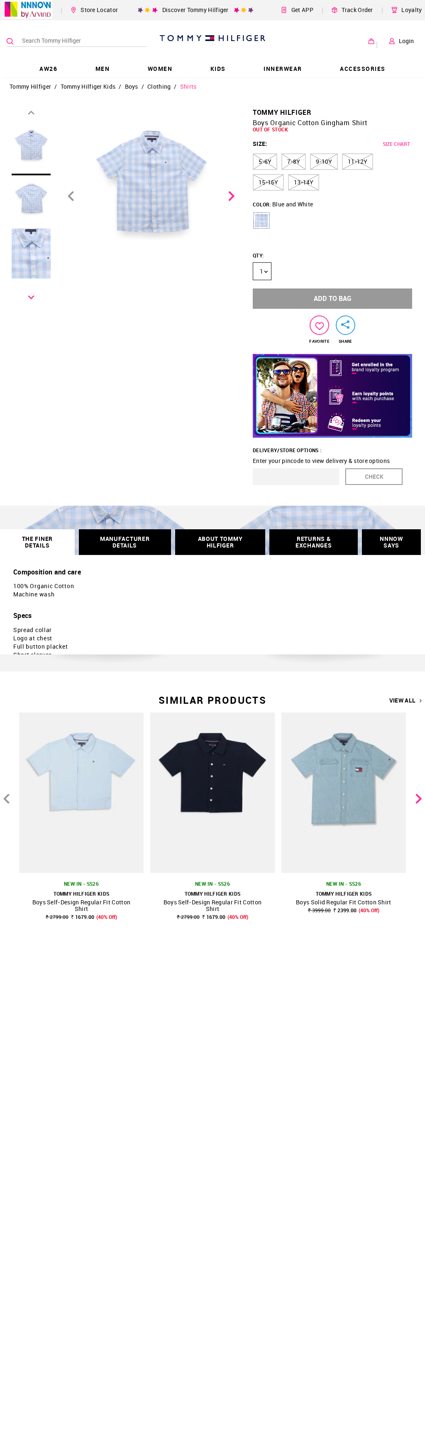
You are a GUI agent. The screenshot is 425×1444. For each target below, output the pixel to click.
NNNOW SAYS (391, 542)
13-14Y (303, 182)
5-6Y (265, 161)
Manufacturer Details (124, 542)
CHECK (374, 476)
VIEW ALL (402, 700)
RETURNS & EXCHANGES (314, 542)
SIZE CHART (396, 144)
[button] (261, 220)
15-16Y (268, 182)
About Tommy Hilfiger (220, 542)
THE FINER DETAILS (37, 542)
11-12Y (357, 161)
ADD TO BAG (333, 298)
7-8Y (293, 161)
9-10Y (324, 161)
